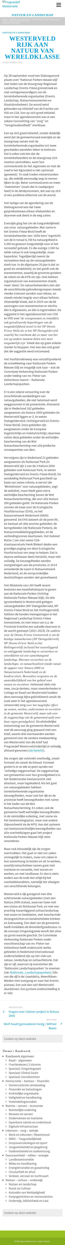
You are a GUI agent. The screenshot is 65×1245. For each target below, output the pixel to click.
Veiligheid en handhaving (25, 1097)
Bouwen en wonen (21, 1114)
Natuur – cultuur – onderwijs (24, 1180)
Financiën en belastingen (25, 1089)
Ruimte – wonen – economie (24, 1106)
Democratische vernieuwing (27, 1085)
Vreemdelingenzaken (23, 1102)
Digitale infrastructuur (23, 1126)
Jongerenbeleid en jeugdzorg (28, 1147)
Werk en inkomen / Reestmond (29, 1135)
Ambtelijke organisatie (24, 1093)
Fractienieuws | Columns (25, 1064)
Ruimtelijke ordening (22, 1110)
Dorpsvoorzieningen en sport (28, 1143)
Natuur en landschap (16, 32)
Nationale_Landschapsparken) (30, 972)
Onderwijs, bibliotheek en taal (28, 1201)
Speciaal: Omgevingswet (25, 1068)
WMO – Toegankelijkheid (25, 1139)
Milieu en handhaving (23, 1163)
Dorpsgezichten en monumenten (31, 1196)
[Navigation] (59, 5)
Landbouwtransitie (21, 1159)
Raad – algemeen (20, 1060)
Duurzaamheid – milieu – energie (27, 1155)
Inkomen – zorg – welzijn (22, 1130)
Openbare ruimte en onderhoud (30, 1122)
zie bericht (36, 750)
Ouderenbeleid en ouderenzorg (29, 1151)
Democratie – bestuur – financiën (27, 1081)
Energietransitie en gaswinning (29, 1168)
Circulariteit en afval (22, 1172)
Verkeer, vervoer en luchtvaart (29, 1176)
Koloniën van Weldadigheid (27, 1192)
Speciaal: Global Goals (23, 1073)
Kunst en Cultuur (20, 1188)
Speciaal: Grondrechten (24, 1077)
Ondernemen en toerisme (26, 1118)
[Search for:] (32, 1039)
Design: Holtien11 (43, 1241)
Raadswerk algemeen (20, 1056)
